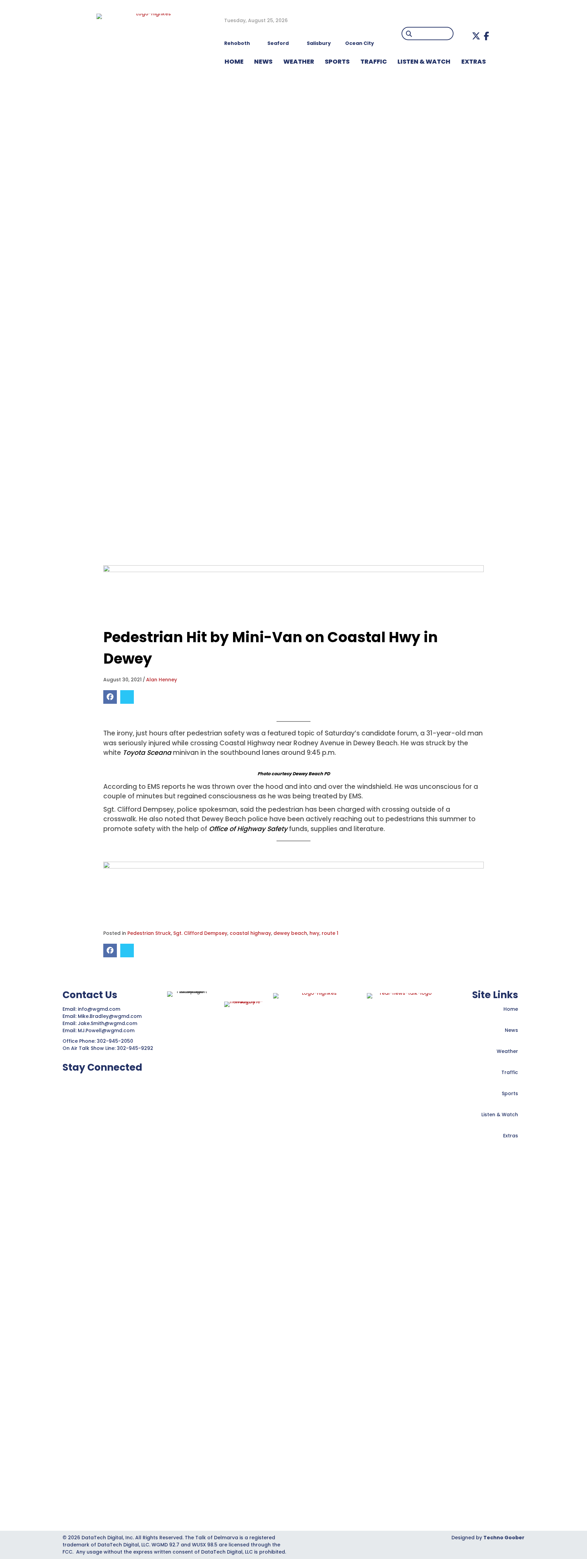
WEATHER (298, 61)
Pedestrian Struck (149, 933)
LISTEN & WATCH (423, 61)
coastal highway (250, 933)
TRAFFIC (373, 61)
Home (510, 1009)
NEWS (263, 61)
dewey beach (290, 933)
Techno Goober (503, 1537)
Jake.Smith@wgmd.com (108, 1023)
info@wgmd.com (100, 1009)
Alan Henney (161, 679)
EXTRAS (473, 61)
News (511, 1030)
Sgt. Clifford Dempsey (200, 933)
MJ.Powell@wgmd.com (107, 1030)
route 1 (330, 933)
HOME (234, 61)
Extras (510, 1135)
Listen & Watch (499, 1114)
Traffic (509, 1072)
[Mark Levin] (293, 592)
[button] (476, 36)
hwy (314, 933)
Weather (507, 1051)
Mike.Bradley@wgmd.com (110, 1016)
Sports (337, 61)
